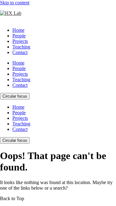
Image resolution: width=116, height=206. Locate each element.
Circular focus (14, 96)
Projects (20, 41)
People (19, 35)
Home (18, 30)
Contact (20, 52)
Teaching (21, 46)
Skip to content (14, 2)
